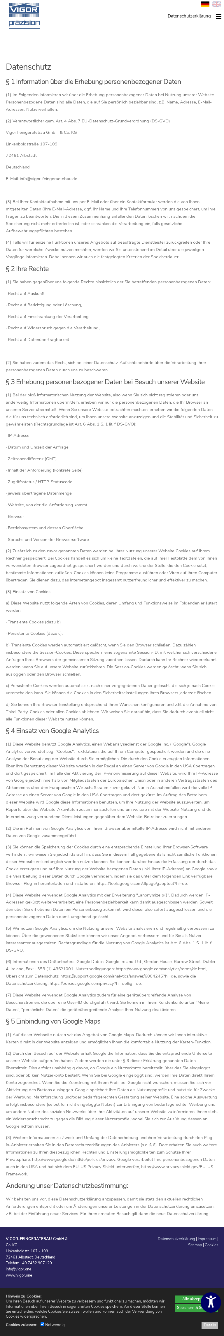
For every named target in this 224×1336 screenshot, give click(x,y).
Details (210, 1325)
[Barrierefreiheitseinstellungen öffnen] (211, 1302)
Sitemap (195, 1245)
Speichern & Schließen (196, 1307)
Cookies (211, 1245)
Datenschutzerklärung (176, 1239)
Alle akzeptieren (196, 1299)
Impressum (207, 1239)
